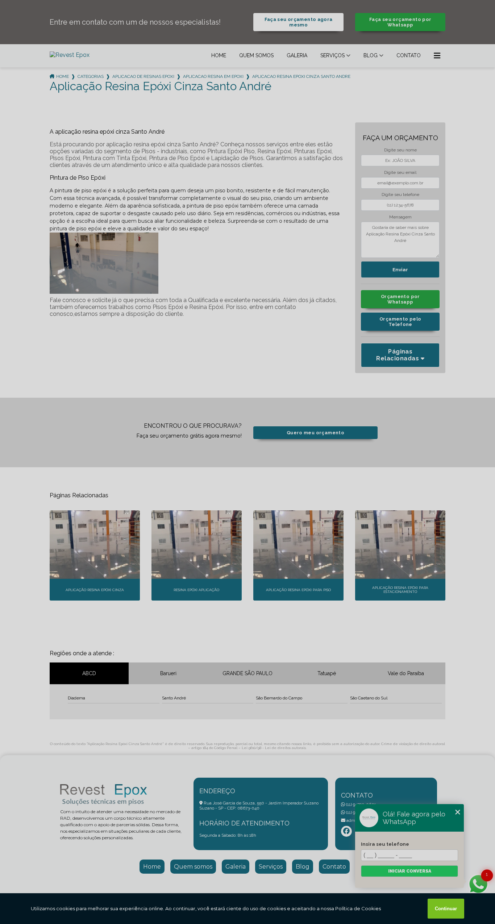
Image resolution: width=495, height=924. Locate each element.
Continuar (446, 908)
